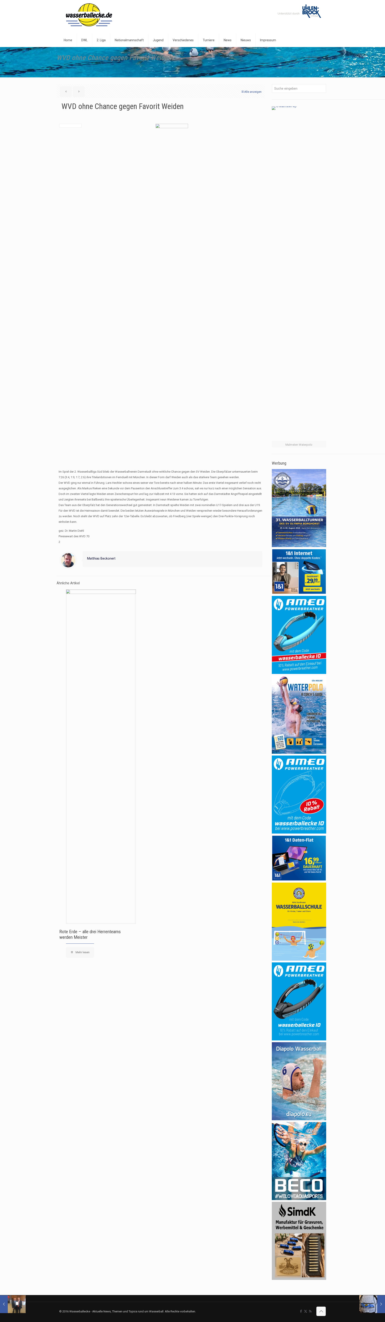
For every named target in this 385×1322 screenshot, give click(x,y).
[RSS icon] (310, 1311)
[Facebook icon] (301, 1311)
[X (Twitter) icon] (305, 1311)
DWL (294, 56)
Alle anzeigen (253, 91)
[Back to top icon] (321, 1311)
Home (279, 56)
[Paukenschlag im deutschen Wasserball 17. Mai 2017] (372, 1304)
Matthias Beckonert (101, 558)
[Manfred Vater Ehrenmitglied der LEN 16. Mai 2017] (13, 1304)
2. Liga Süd (313, 62)
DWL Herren (312, 56)
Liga (295, 62)
